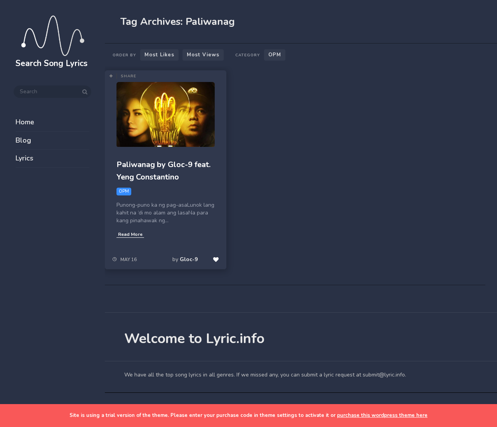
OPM (274, 54)
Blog (23, 140)
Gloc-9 (189, 259)
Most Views (203, 54)
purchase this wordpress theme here (382, 415)
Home (25, 122)
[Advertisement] (52, 300)
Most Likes (159, 54)
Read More (130, 234)
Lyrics (24, 158)
